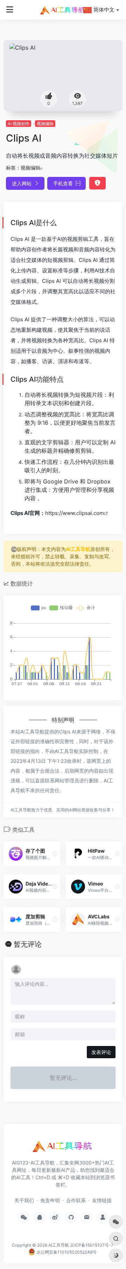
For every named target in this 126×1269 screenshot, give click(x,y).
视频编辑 (45, 123)
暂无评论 (28, 944)
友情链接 (102, 1200)
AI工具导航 (78, 549)
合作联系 (76, 1200)
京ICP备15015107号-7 (91, 1245)
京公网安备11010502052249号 (66, 1252)
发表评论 (101, 1052)
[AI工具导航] (62, 9)
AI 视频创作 (18, 123)
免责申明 (50, 1200)
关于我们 (24, 1200)
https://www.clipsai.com (74, 513)
